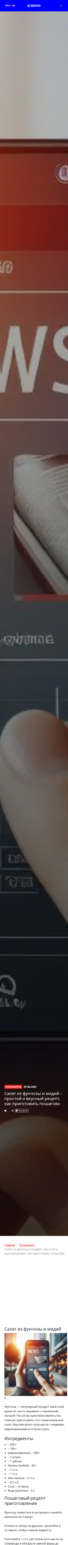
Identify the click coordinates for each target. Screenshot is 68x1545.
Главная (9, 1245)
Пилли (10, 6)
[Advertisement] (34, 1292)
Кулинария (13, 1086)
